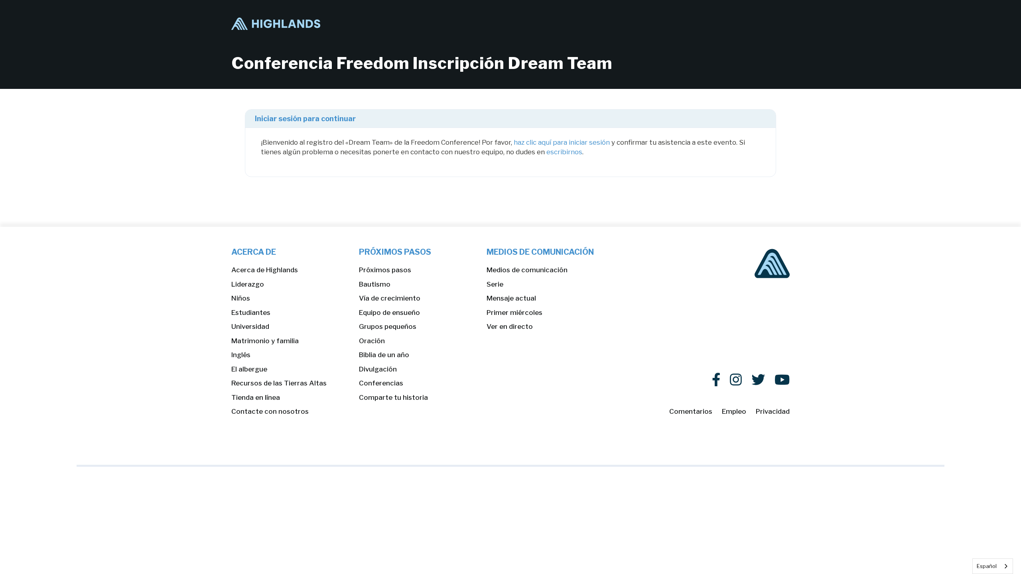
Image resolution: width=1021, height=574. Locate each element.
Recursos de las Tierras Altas (279, 383)
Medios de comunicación (527, 270)
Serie (495, 284)
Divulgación (378, 369)
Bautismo (374, 284)
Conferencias (381, 383)
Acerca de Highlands (264, 270)
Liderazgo (247, 284)
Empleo (734, 411)
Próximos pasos (385, 270)
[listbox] (992, 566)
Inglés (240, 355)
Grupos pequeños (387, 326)
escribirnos (564, 152)
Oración (372, 341)
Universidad (250, 326)
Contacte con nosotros (270, 411)
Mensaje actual (511, 298)
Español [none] (987, 566)
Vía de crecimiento (389, 298)
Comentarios (690, 411)
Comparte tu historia (393, 397)
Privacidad (773, 411)
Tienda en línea (255, 397)
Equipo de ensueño (389, 312)
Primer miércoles (514, 312)
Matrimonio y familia (265, 341)
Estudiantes (250, 312)
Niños (240, 298)
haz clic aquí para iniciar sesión (562, 142)
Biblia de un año (384, 355)
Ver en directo (510, 326)
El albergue (249, 369)
